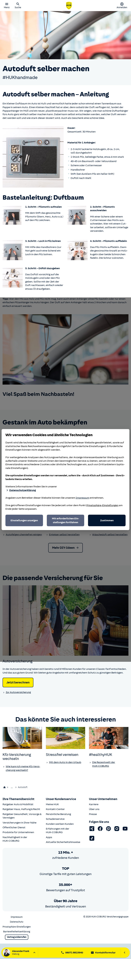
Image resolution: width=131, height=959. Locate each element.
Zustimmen (107, 520)
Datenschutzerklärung (22, 490)
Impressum (82, 497)
